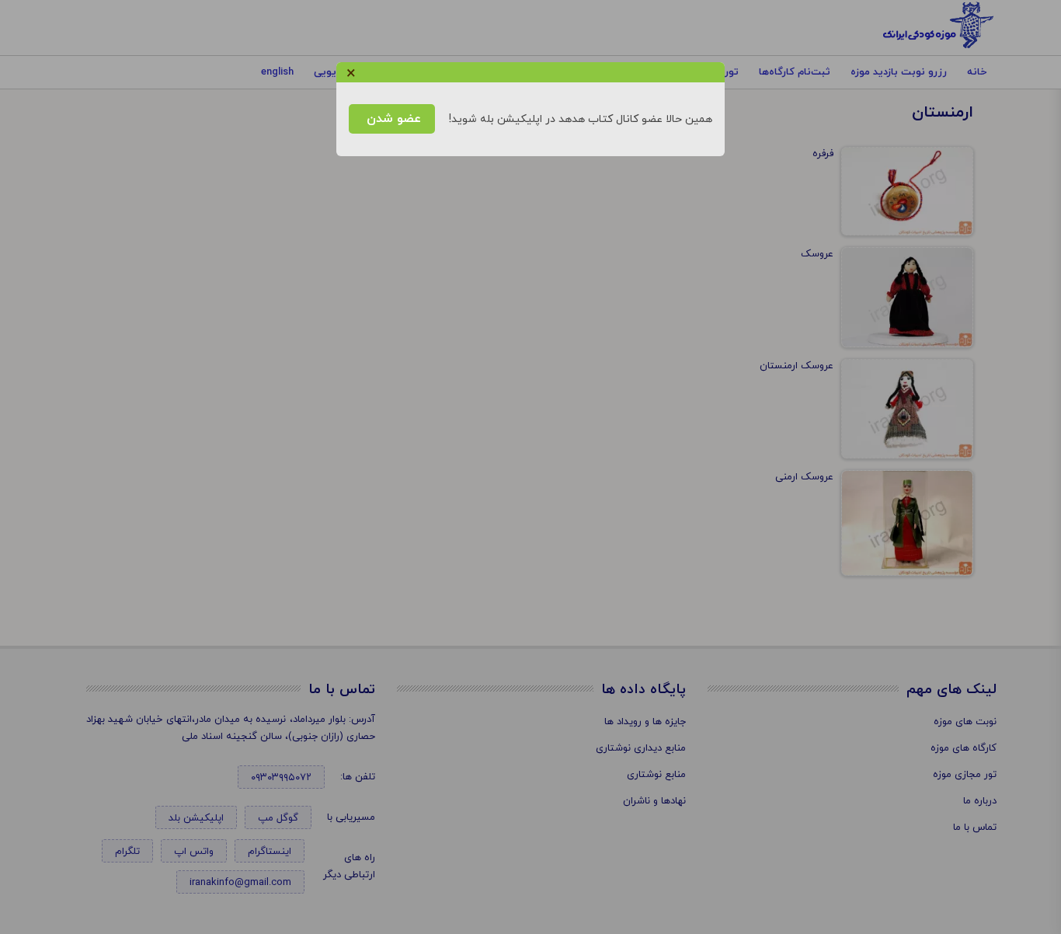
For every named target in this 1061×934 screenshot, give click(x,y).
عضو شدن (392, 118)
